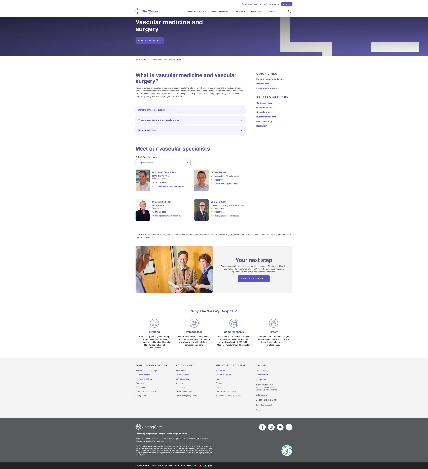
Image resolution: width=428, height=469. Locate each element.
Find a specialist (149, 40)
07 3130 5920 (160, 212)
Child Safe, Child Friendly (146, 391)
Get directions (261, 395)
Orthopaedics (181, 387)
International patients (144, 379)
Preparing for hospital (266, 88)
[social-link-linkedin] (289, 427)
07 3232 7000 (251, 4)
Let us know (140, 387)
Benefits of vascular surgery (151, 109)
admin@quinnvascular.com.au (226, 216)
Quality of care (141, 395)
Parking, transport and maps (270, 79)
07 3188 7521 (219, 212)
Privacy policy (180, 465)
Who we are (220, 370)
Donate (287, 4)
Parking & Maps (271, 4)
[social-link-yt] (280, 427)
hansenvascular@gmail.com (226, 184)
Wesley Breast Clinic (184, 391)
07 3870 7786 (219, 180)
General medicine (264, 107)
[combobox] (163, 162)
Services (146, 59)
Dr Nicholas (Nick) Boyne (164, 172)
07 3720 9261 (160, 182)
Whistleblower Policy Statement (228, 395)
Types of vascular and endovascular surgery (159, 119)
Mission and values (223, 375)
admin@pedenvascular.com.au (168, 216)
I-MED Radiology (264, 121)
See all (258, 410)
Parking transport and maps (146, 370)
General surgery (264, 112)
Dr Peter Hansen (218, 172)
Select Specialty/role (146, 157)
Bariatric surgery (182, 375)
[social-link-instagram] (271, 427)
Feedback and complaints (226, 391)
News (218, 379)
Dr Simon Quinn (218, 201)
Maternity (179, 383)
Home (138, 59)
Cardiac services (264, 103)
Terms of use (191, 465)
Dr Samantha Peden (161, 201)
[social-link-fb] (262, 427)
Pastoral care (262, 83)
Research (219, 387)
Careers (219, 383)
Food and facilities (143, 375)
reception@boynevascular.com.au (169, 186)
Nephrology (262, 125)
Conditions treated (147, 130)
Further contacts (262, 375)
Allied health (181, 370)
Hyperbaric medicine (266, 116)
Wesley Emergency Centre (186, 395)
